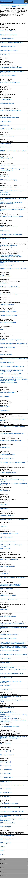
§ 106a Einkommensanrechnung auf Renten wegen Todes (14, 700)
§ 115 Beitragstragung (6, 769)
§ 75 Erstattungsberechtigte (7, 454)
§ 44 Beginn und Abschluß (7, 304)
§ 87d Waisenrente (5, 548)
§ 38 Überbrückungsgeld (6, 265)
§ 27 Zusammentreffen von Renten (9, 187)
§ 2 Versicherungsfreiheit (7, 38)
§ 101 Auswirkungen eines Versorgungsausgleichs (13, 654)
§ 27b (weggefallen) (5, 194)
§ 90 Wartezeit (4, 573)
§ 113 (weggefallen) (5, 762)
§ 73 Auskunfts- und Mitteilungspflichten (10, 440)
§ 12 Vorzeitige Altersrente (7, 103)
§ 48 (1, 329)
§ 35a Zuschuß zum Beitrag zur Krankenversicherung (8, 246)
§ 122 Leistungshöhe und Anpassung (10, 807)
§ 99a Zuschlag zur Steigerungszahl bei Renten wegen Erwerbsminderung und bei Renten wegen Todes (13, 647)
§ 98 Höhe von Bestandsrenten (8, 638)
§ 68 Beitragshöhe (5, 406)
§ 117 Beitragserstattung (6, 777)
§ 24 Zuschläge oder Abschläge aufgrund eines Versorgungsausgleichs (12, 169)
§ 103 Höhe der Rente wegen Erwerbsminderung (13, 669)
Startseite (2, 859)
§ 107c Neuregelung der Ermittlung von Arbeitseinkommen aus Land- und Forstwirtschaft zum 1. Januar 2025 (13, 720)
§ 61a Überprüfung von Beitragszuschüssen (12, 366)
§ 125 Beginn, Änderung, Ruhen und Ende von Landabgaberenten (12, 819)
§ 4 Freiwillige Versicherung (7, 46)
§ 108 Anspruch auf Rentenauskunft (9, 726)
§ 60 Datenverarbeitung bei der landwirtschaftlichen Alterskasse (14, 359)
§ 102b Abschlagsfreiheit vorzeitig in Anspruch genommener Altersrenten (12, 666)
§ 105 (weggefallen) (5, 685)
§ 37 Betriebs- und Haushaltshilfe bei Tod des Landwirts (12, 262)
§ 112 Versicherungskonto (7, 754)
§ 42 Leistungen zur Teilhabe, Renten (10, 287)
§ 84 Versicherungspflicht (7, 515)
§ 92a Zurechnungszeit (6, 588)
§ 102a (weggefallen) (6, 662)
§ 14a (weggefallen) (5, 121)
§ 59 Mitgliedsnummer (6, 354)
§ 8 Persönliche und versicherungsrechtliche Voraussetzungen (12, 72)
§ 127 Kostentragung (5, 826)
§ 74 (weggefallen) (5, 447)
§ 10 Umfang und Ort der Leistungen (10, 82)
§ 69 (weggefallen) (5, 410)
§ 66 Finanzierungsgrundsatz (8, 392)
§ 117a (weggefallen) (5, 781)
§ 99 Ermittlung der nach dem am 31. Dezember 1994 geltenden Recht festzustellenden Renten (13, 643)
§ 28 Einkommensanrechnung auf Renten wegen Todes (13, 199)
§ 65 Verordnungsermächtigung (8, 382)
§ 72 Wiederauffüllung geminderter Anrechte (12, 433)
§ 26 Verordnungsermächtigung (8, 180)
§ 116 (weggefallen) (5, 773)
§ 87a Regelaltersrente (6, 537)
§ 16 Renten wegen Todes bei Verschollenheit (12, 129)
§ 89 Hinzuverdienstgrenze (7, 566)
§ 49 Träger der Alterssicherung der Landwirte (12, 340)
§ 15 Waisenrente (5, 125)
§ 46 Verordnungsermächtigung (8, 315)
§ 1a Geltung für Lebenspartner (8, 34)
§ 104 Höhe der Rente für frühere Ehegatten (12, 673)
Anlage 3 (2, 854)
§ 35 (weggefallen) (5, 238)
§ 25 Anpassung (4, 176)
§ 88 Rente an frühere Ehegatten (9, 559)
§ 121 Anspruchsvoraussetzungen (9, 803)
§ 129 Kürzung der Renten (7, 839)
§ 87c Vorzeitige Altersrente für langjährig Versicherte (11, 545)
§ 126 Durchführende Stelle (7, 823)
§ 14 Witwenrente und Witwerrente (9, 117)
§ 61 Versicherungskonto (7, 362)
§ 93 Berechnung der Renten (8, 595)
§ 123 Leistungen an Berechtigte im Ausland (12, 811)
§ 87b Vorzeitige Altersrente (7, 541)
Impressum (3, 875)
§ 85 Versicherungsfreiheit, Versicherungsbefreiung (13, 519)
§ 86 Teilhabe (4, 526)
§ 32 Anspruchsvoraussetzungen (9, 227)
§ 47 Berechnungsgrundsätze (8, 322)
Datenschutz (3, 871)
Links (1, 867)
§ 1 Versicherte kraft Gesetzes (8, 31)
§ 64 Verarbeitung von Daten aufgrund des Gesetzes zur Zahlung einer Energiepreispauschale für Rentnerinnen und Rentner (14, 379)
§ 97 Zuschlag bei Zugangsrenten (9, 634)
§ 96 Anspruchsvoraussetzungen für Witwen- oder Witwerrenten (13, 628)
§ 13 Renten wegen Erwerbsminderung (10, 110)
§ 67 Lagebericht (4, 396)
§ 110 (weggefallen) (5, 743)
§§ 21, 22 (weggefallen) (6, 158)
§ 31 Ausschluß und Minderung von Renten (11, 216)
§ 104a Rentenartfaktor (6, 677)
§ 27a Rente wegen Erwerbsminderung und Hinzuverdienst (11, 191)
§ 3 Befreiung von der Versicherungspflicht (11, 42)
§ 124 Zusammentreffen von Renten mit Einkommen (10, 816)
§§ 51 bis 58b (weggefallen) (7, 347)
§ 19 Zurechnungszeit (6, 147)
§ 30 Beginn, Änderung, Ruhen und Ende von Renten (12, 210)
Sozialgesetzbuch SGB (6, 2)
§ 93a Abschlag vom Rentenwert (9, 599)
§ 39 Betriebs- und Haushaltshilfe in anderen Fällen (14, 268)
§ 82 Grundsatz (4, 504)
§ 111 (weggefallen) (5, 751)
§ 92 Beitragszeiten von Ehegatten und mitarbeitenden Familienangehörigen (10, 585)
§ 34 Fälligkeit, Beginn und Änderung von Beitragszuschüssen (11, 235)
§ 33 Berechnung (4, 230)
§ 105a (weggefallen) (6, 689)
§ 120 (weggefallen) (5, 796)
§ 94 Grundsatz (4, 609)
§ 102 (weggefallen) (5, 658)
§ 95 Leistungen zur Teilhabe (8, 616)
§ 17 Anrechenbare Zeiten (7, 136)
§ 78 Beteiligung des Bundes (8, 472)
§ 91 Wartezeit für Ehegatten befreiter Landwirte (12, 577)
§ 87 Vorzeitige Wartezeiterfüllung (9, 533)
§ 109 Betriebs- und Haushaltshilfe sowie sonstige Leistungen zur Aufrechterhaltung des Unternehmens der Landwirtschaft (13, 737)
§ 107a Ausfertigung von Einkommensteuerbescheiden (8, 711)
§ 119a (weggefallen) (5, 792)
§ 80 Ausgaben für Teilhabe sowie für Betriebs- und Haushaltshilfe (13, 484)
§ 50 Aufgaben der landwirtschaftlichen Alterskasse (13, 343)
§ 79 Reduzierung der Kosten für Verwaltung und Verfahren (13, 480)
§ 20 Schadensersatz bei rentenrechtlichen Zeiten (13, 151)
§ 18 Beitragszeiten (5, 143)
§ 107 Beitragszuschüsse (7, 707)
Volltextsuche (3, 863)
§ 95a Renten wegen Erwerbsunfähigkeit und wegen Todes (12, 624)
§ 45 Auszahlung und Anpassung (9, 311)
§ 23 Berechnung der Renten (8, 165)
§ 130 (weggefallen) (5, 843)
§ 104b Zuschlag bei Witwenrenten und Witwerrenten (10, 682)
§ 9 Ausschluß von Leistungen (8, 75)
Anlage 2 (2, 850)
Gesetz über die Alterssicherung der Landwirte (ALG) (14, 5)
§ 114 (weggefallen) (5, 765)
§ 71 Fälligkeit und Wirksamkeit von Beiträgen (12, 426)
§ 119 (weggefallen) (5, 788)
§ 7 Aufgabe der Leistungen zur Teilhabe (11, 67)
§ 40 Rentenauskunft (5, 276)
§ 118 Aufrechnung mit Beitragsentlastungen (12, 785)
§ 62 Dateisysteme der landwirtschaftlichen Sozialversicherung (11, 370)
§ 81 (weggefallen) (5, 490)
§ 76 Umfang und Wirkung (7, 458)
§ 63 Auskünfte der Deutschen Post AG (10, 374)
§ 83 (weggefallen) (5, 508)
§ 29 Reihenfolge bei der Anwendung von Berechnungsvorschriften (11, 203)
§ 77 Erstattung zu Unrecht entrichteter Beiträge (12, 462)
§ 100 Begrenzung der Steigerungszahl (10, 650)
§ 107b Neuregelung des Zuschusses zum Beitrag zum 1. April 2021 (13, 715)
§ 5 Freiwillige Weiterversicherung (9, 50)
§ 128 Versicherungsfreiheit (7, 835)
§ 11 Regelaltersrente (6, 99)
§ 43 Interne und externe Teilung (8, 294)
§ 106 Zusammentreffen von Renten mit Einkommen (10, 697)
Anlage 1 (2, 846)
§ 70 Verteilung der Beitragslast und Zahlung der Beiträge (13, 419)
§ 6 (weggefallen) (5, 54)
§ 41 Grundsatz (4, 283)
